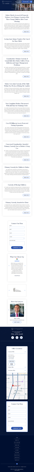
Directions (11, 361)
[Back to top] (17, 463)
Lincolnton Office (11, 370)
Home (3, 3)
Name (10, 225)
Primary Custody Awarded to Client (17, 202)
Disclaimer (17, 452)
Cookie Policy (17, 457)
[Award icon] (17, 288)
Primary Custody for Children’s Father (17, 167)
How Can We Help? (12, 240)
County (10, 236)
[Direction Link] (17, 373)
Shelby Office (11, 367)
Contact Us (17, 247)
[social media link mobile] (12, 337)
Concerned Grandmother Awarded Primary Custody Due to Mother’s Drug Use (17, 146)
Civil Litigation (17, 442)
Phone (9, 413)
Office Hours (11, 364)
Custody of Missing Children (17, 185)
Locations (17, 447)
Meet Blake (17, 322)
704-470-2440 (25, 1)
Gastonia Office (11, 351)
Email (10, 229)
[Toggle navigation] (31, 2)
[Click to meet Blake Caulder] (17, 304)
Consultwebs (15, 469)
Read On (26, 31)
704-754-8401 (11, 358)
